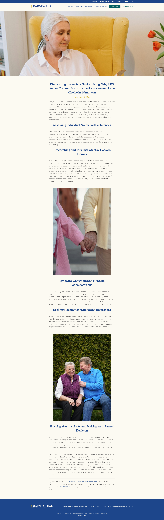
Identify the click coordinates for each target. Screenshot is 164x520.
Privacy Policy (82, 516)
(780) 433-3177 (128, 6)
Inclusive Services (101, 7)
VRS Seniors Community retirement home (82, 482)
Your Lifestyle (89, 7)
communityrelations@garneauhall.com (75, 506)
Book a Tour (114, 7)
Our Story (71, 7)
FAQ (113, 1)
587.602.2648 (65, 487)
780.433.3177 (95, 506)
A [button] (135, 1)
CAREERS (126, 1)
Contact (94, 1)
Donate (119, 1)
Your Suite (79, 7)
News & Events (104, 1)
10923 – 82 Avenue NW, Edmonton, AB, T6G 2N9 (118, 506)
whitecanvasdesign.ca (101, 513)
